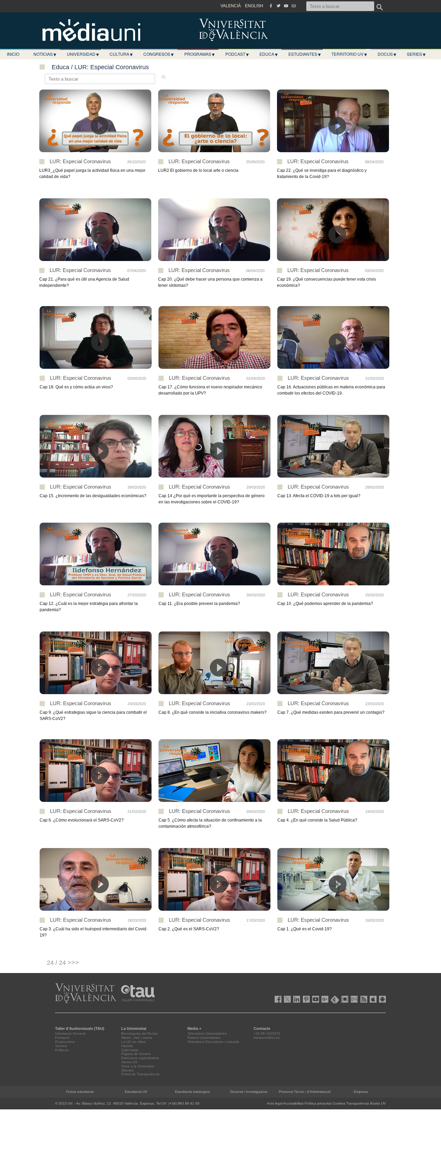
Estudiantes (304, 54)
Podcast (237, 54)
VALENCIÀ (230, 5)
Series (416, 54)
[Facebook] (270, 5)
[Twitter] (278, 5)
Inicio (13, 54)
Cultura (121, 54)
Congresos (158, 54)
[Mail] (293, 5)
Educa (268, 54)
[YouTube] (286, 5)
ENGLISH (254, 5)
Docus (387, 54)
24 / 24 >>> (63, 962)
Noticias (44, 54)
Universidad (83, 54)
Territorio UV (349, 54)
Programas (199, 54)
